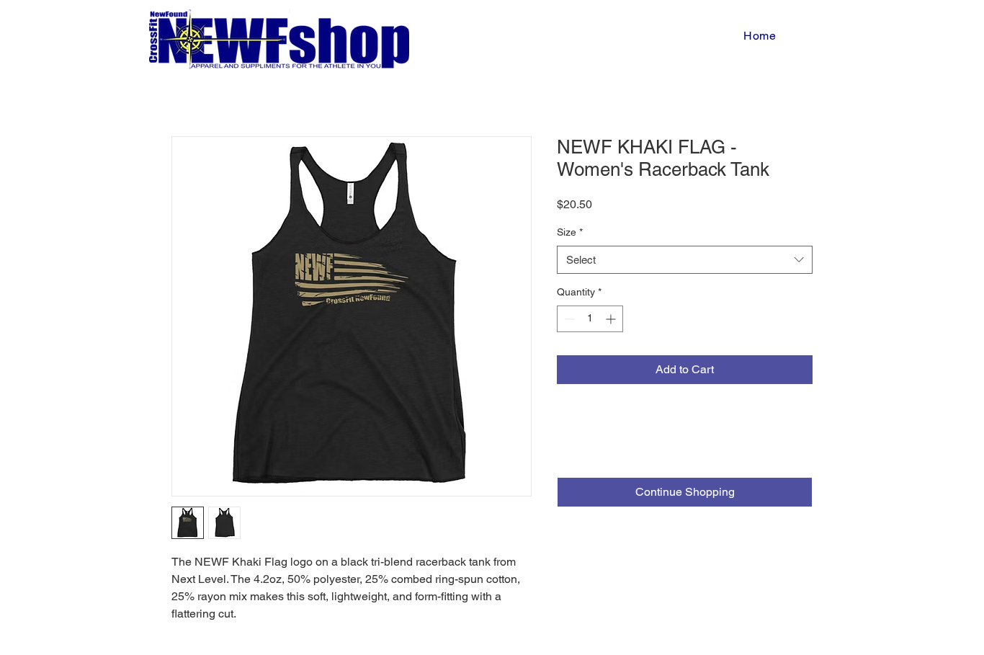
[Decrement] (568, 318)
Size (570, 232)
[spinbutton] (590, 318)
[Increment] (612, 318)
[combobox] (685, 260)
